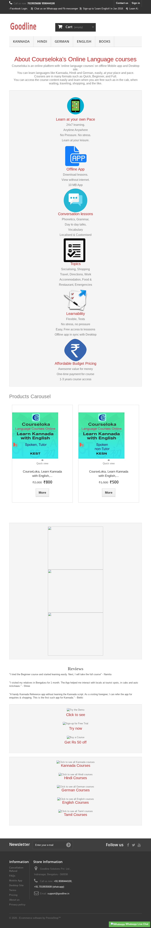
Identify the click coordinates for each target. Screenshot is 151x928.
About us (14, 899)
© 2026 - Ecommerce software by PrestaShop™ (35, 918)
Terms (12, 890)
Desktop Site (16, 885)
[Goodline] (29, 26)
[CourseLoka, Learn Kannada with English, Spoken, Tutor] (42, 435)
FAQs (12, 875)
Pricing (13, 895)
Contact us (122, 3)
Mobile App (15, 880)
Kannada (21, 41)
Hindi (42, 41)
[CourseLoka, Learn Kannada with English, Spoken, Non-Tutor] (108, 435)
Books (104, 41)
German (62, 41)
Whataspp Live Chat (136, 924)
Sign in (136, 3)
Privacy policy (17, 904)
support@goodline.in (58, 893)
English (84, 41)
